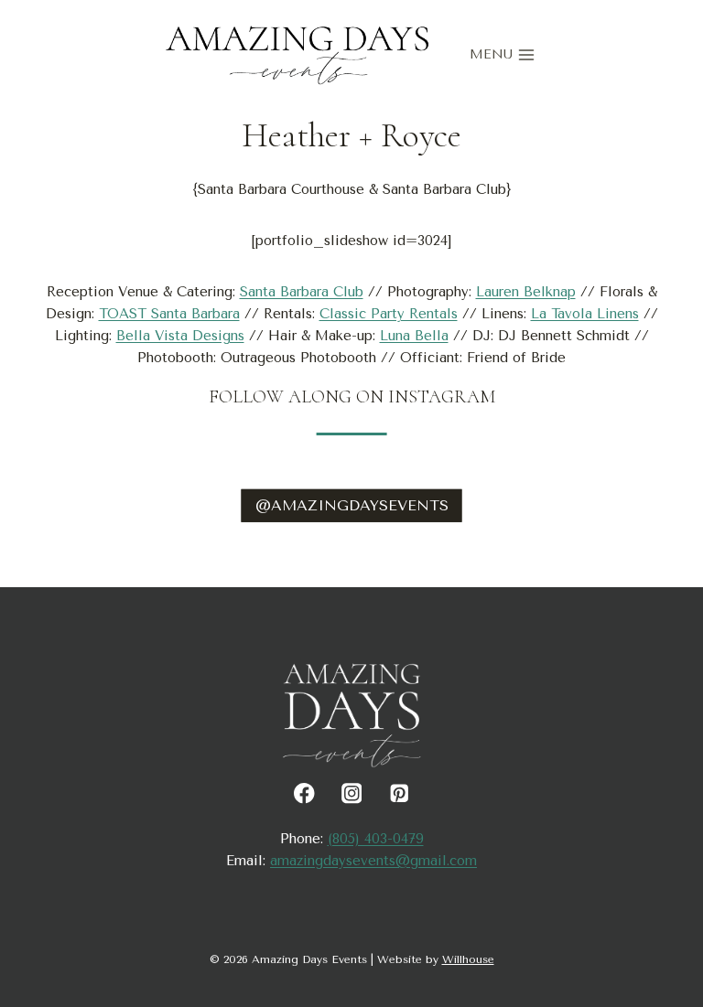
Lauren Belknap (526, 292)
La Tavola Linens (585, 313)
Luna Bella (414, 335)
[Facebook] (304, 793)
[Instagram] (352, 793)
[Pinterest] (398, 793)
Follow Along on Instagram (352, 397)
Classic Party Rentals (388, 313)
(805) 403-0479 (376, 838)
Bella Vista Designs (180, 335)
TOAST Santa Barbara (169, 313)
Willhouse (468, 959)
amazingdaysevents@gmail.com (373, 860)
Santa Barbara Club (301, 292)
